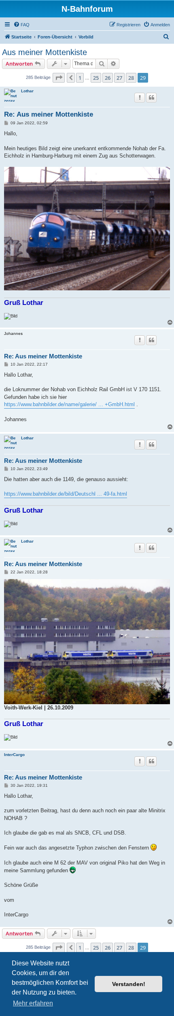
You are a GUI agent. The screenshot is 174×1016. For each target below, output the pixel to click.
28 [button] (131, 77)
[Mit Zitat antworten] (151, 97)
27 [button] (119, 77)
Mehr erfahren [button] (33, 1003)
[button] (59, 78)
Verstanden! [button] (128, 984)
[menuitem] (21, 25)
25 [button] (96, 77)
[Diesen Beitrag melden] (139, 97)
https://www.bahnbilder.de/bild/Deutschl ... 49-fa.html (65, 494)
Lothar (27, 91)
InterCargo (14, 754)
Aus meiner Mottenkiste (44, 52)
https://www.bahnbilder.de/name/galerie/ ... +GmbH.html (69, 404)
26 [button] (107, 77)
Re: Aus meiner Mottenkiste (48, 114)
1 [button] (80, 77)
